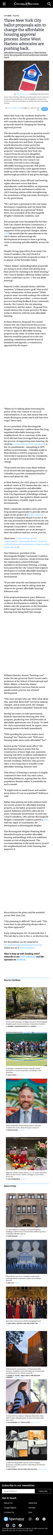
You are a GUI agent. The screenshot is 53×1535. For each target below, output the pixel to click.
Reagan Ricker (13, 1130)
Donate (31, 1507)
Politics (16, 16)
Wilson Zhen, (22, 1469)
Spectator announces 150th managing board (23, 1321)
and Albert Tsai (32, 1323)
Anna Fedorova (22, 94)
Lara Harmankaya (14, 1179)
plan (45, 819)
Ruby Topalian (13, 1236)
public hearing (35, 515)
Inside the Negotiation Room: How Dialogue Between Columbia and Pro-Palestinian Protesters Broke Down (25, 1465)
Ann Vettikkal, (12, 1469)
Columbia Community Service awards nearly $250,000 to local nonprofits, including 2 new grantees (23, 1070)
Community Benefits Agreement (29, 444)
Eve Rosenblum (13, 108)
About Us (8, 1503)
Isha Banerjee (12, 1422)
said (6, 233)
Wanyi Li (34, 1026)
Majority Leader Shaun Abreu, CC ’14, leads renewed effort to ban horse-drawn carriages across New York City (26, 1175)
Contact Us (9, 1512)
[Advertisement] (26, 377)
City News (7, 16)
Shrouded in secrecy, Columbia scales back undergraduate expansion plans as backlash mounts (23, 1278)
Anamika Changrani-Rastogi (18, 1026)
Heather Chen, (21, 1323)
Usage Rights (10, 1507)
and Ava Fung (32, 1469)
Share (45, 109)
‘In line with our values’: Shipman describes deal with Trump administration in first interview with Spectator (25, 1418)
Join (30, 1512)
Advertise (32, 1503)
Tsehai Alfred (25, 1422)
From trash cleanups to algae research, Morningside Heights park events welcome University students (26, 1023)
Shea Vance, (12, 1323)
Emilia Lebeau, (25, 1375)
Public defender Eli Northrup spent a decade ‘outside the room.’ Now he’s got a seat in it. (23, 1127)
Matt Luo (11, 1283)
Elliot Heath (12, 1075)
